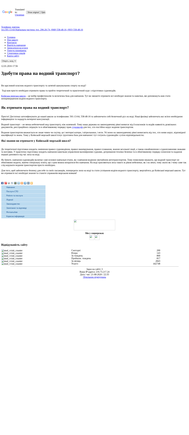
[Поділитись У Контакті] (28, 183)
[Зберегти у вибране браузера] (31, 183)
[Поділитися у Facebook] (2, 183)
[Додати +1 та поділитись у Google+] (5, 183)
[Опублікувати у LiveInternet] (9, 183)
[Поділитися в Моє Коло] (18, 183)
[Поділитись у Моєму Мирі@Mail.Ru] (15, 183)
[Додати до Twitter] (25, 183)
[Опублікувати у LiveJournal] (12, 183)
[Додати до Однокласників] (22, 183)
